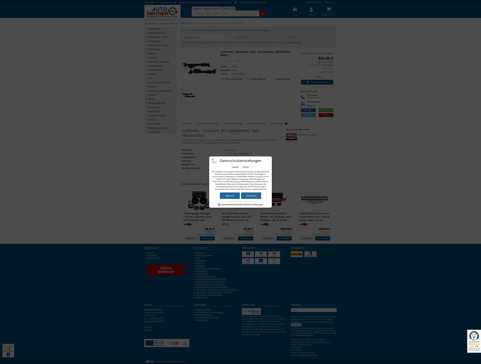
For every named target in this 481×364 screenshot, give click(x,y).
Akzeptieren (251, 195)
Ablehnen (229, 195)
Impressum (248, 201)
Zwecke (235, 167)
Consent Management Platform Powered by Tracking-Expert (242, 204)
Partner (246, 167)
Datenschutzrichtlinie (235, 201)
